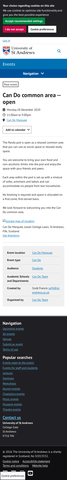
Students (37, 268)
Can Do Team (40, 276)
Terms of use (10, 349)
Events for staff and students (20, 368)
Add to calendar (16, 130)
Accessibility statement (36, 461)
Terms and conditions (16, 465)
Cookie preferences (42, 29)
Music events (11, 399)
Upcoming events (13, 328)
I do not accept (14, 29)
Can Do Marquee (17, 120)
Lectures (8, 373)
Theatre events (12, 409)
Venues (7, 339)
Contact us (12, 417)
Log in (6, 40)
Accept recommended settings (24, 21)
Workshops (9, 383)
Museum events (12, 404)
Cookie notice (11, 461)
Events (9, 64)
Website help (40, 465)
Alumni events (11, 388)
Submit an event (13, 344)
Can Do (36, 260)
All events (9, 334)
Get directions (11, 235)
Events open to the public (18, 362)
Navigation (31, 73)
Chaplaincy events (14, 394)
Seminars (8, 378)
